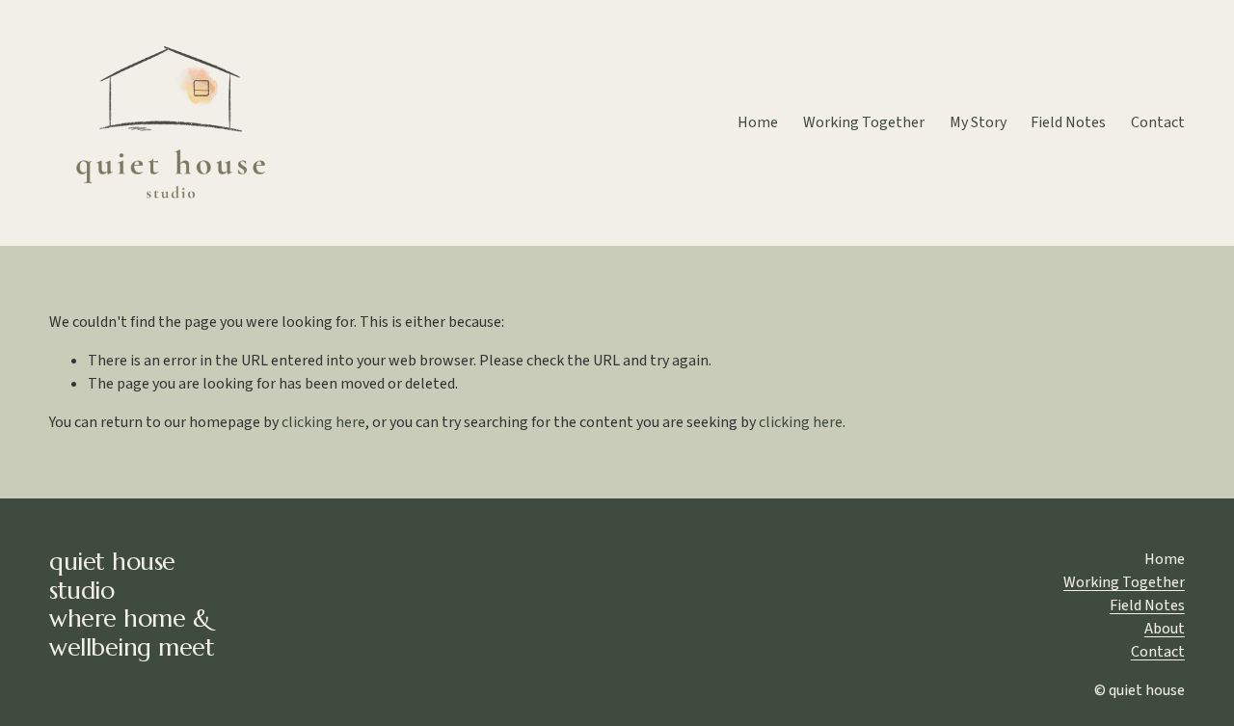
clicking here (323, 422)
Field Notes (1068, 122)
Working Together (864, 122)
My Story (978, 122)
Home (758, 122)
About (1164, 628)
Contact (1158, 122)
